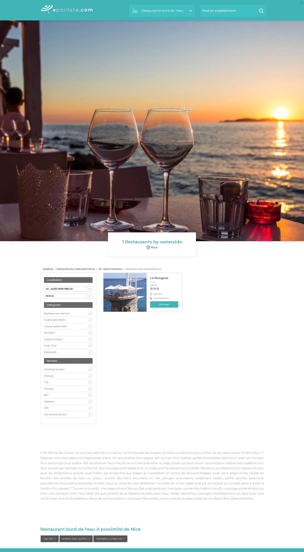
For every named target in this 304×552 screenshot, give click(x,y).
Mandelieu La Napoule (110, 538)
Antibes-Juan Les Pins (76, 538)
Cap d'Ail (49, 538)
